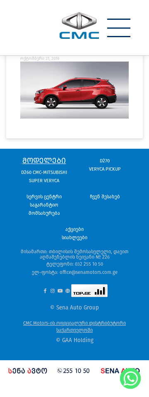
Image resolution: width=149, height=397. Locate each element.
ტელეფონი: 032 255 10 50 (74, 264)
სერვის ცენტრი (44, 197)
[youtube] (60, 290)
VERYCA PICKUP (105, 169)
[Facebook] (45, 290)
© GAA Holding (75, 341)
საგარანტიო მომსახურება (44, 209)
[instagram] (52, 290)
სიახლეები (74, 237)
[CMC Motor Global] (67, 290)
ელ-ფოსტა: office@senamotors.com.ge (75, 272)
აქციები (74, 229)
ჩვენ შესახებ (105, 197)
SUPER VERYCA (44, 180)
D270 (105, 161)
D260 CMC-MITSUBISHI (44, 172)
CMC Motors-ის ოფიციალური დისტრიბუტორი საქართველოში (74, 326)
